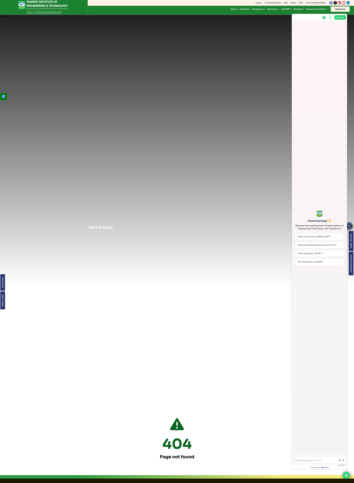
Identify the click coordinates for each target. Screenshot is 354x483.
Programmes (258, 9)
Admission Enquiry (351, 263)
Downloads (2, 282)
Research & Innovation (316, 9)
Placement (298, 9)
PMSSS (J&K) (2, 300)
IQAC (286, 3)
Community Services (273, 3)
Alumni (293, 3)
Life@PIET (285, 9)
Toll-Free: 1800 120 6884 (315, 3)
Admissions (272, 9)
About (233, 9)
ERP (300, 3)
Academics (244, 9)
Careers (258, 3)
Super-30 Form (351, 241)
